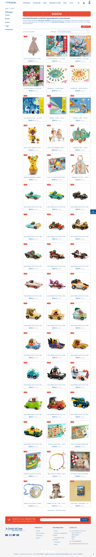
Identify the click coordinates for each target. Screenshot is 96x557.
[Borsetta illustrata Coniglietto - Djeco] (33, 491)
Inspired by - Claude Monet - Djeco (58, 88)
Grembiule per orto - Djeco (80, 177)
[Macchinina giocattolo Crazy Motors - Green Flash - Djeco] (33, 402)
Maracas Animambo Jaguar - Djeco (35, 177)
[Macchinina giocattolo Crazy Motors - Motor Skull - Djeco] (80, 224)
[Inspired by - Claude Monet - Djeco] (56, 76)
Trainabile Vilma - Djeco (80, 147)
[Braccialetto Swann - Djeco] (56, 461)
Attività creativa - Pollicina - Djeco (82, 58)
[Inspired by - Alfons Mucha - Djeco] (80, 76)
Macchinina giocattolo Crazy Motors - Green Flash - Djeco (43, 414)
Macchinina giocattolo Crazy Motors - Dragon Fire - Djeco (66, 266)
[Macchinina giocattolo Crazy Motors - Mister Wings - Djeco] (56, 194)
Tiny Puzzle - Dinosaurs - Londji (80, 503)
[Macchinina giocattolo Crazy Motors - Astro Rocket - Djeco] (80, 372)
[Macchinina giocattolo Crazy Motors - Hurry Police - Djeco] (56, 372)
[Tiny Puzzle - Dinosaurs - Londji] (80, 491)
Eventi (55, 544)
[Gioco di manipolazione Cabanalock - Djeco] (80, 432)
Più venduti (39, 535)
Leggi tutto (85, 26)
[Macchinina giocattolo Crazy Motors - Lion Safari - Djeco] (33, 313)
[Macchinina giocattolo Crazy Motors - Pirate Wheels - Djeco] (33, 254)
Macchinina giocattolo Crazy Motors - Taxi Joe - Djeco (65, 325)
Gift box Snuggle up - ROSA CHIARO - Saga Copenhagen (41, 58)
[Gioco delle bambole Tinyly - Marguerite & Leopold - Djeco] (56, 135)
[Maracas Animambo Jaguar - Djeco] (33, 165)
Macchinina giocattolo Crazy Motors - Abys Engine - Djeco (43, 207)
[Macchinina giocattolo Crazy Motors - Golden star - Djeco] (80, 343)
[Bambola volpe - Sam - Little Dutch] (56, 491)
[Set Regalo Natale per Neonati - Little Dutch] (80, 461)
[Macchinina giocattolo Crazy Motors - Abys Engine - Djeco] (33, 194)
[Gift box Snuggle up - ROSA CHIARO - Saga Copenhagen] (33, 46)
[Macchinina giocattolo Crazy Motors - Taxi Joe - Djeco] (56, 313)
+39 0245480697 (77, 541)
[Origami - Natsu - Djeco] (56, 105)
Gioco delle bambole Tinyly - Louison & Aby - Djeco (40, 147)
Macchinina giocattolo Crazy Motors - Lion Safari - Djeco (42, 325)
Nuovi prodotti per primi (74, 32)
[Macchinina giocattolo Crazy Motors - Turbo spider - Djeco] (56, 224)
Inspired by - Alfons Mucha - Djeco (81, 88)
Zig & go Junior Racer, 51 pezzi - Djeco (59, 177)
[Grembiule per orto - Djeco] (80, 165)
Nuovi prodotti (40, 533)
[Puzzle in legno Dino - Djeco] (56, 432)
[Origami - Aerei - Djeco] (80, 105)
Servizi (56, 531)
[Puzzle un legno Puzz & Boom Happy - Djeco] (33, 461)
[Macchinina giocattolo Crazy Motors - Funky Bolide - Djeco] (33, 343)
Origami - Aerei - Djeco (80, 118)
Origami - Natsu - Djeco (56, 118)
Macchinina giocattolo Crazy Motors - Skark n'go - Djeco (66, 355)
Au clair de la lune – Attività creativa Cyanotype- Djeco (41, 118)
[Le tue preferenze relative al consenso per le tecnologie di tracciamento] (93, 554)
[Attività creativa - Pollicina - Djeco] (80, 46)
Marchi (38, 538)
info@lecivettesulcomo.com (80, 543)
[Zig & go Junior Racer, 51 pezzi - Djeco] (56, 165)
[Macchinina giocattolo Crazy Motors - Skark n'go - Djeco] (56, 343)
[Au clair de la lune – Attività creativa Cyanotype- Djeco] (33, 105)
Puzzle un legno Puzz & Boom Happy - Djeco (37, 474)
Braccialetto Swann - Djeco (57, 474)
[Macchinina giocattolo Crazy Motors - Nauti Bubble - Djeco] (33, 372)
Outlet (38, 531)
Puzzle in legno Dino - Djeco (57, 444)
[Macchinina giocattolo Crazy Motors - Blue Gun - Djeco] (33, 224)
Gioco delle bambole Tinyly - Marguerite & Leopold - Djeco (65, 147)
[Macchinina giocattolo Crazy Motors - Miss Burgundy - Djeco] (56, 283)
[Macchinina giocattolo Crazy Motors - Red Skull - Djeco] (56, 402)
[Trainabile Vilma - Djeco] (80, 135)
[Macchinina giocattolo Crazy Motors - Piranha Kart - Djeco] (33, 283)
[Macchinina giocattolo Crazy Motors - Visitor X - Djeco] (80, 313)
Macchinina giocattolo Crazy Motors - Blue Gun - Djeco (42, 236)
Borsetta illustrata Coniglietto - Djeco (37, 503)
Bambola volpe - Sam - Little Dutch (58, 503)
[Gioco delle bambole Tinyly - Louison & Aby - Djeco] (33, 135)
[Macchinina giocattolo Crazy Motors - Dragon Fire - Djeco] (56, 254)
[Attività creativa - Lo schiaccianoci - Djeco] (56, 46)
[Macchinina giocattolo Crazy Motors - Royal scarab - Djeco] (33, 432)
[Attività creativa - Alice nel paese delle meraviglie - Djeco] (33, 76)
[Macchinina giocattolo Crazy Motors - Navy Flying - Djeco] (80, 402)
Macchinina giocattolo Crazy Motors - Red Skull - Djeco (65, 414)
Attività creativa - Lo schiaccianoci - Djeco (61, 58)
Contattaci (57, 542)
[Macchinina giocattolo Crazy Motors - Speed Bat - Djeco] (80, 254)
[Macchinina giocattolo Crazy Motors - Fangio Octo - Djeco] (80, 194)
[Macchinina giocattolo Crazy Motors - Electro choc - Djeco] (80, 283)
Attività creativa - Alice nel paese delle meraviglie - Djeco (42, 88)
